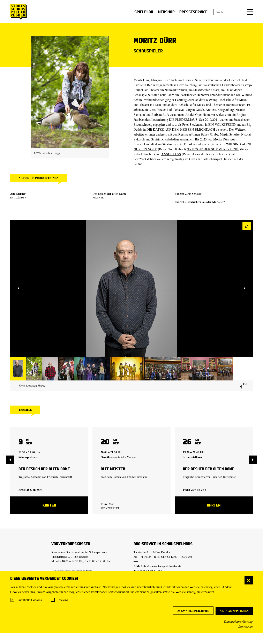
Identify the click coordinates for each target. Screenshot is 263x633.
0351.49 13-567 (152, 571)
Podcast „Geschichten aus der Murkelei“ (200, 202)
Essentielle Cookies (29, 600)
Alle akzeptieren (234, 611)
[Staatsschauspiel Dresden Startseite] (18, 12)
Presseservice (193, 11)
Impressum (245, 626)
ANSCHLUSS (171, 154)
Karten (49, 505)
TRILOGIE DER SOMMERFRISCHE (213, 149)
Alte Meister (17, 193)
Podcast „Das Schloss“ (188, 193)
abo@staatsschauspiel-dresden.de (162, 566)
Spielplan (143, 11)
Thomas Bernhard (137, 477)
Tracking (62, 600)
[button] (250, 12)
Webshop (166, 11)
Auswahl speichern (193, 611)
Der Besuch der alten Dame (109, 193)
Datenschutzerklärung (238, 621)
